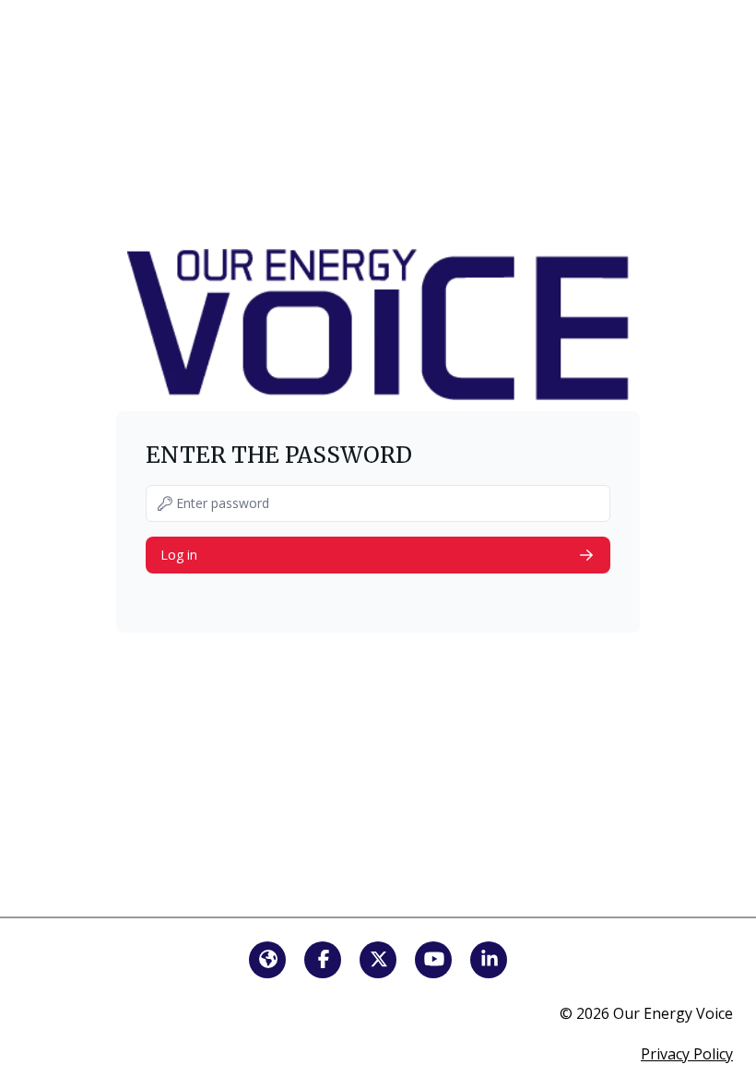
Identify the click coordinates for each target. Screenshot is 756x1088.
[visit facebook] (322, 959)
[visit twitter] (378, 959)
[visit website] (267, 959)
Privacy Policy (687, 1054)
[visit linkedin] (488, 959)
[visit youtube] (433, 959)
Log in (178, 554)
